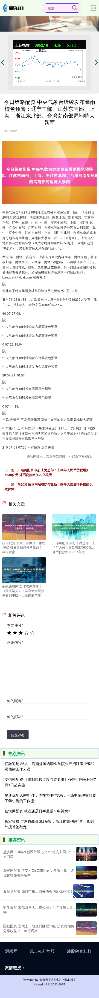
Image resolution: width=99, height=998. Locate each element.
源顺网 (11, 951)
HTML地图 (69, 979)
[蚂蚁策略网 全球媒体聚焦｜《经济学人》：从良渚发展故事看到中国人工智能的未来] (24, 569)
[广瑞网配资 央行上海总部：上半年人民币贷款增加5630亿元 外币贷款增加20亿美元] (74, 526)
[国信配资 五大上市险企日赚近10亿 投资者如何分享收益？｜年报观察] (24, 526)
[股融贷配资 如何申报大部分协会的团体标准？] (83, 891)
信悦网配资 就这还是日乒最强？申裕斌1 (37, 811)
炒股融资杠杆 (79, 951)
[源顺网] (13, 7)
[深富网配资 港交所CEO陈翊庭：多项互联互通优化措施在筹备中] (86, 872)
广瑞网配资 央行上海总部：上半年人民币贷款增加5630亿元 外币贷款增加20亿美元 (47, 472)
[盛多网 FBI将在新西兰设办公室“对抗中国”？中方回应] (86, 854)
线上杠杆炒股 (42, 951)
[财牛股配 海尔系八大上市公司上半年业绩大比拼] (86, 910)
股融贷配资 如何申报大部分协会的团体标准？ (38, 891)
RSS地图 (55, 979)
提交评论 (17, 735)
